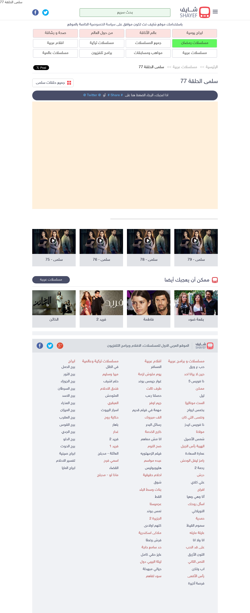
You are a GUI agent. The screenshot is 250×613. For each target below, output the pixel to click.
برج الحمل (68, 367)
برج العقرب (67, 418)
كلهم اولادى (152, 526)
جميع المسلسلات (148, 43)
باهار (115, 425)
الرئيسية (212, 67)
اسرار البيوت (109, 410)
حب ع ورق (196, 367)
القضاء (113, 468)
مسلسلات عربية (195, 53)
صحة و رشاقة (55, 33)
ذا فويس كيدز (194, 425)
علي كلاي (197, 482)
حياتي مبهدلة (152, 569)
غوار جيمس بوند (149, 381)
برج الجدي (68, 432)
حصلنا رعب (153, 396)
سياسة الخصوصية (102, 24)
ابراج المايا (68, 468)
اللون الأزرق (196, 555)
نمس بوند (154, 511)
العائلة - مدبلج (108, 454)
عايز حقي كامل (151, 555)
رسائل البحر (153, 425)
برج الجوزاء (68, 381)
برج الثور (69, 374)
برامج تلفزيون (102, 53)
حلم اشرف (111, 381)
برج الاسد (68, 396)
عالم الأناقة (148, 33)
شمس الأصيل (194, 439)
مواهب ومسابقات (148, 53)
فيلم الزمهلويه (151, 454)
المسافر (156, 367)
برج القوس (67, 425)
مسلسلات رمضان (194, 43)
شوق (157, 482)
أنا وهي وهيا (195, 497)
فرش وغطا (153, 540)
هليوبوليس (153, 468)
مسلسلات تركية (102, 43)
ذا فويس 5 (196, 381)
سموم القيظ (195, 526)
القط (158, 497)
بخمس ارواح (195, 410)
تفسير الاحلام (65, 461)
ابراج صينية (67, 454)
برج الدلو (69, 439)
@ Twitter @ (92, 95)
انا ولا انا (198, 540)
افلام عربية (55, 43)
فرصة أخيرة (196, 584)
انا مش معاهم (151, 439)
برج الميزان (67, 410)
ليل (202, 396)
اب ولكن (198, 569)
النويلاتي (198, 511)
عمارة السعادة (194, 454)
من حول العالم (102, 33)
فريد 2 (113, 439)
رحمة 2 (199, 468)
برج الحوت (68, 446)
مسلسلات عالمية (55, 53)
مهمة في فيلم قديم (146, 410)
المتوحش (111, 396)
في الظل (112, 367)
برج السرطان (66, 389)
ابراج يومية (195, 33)
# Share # (115, 95)
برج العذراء (68, 403)
